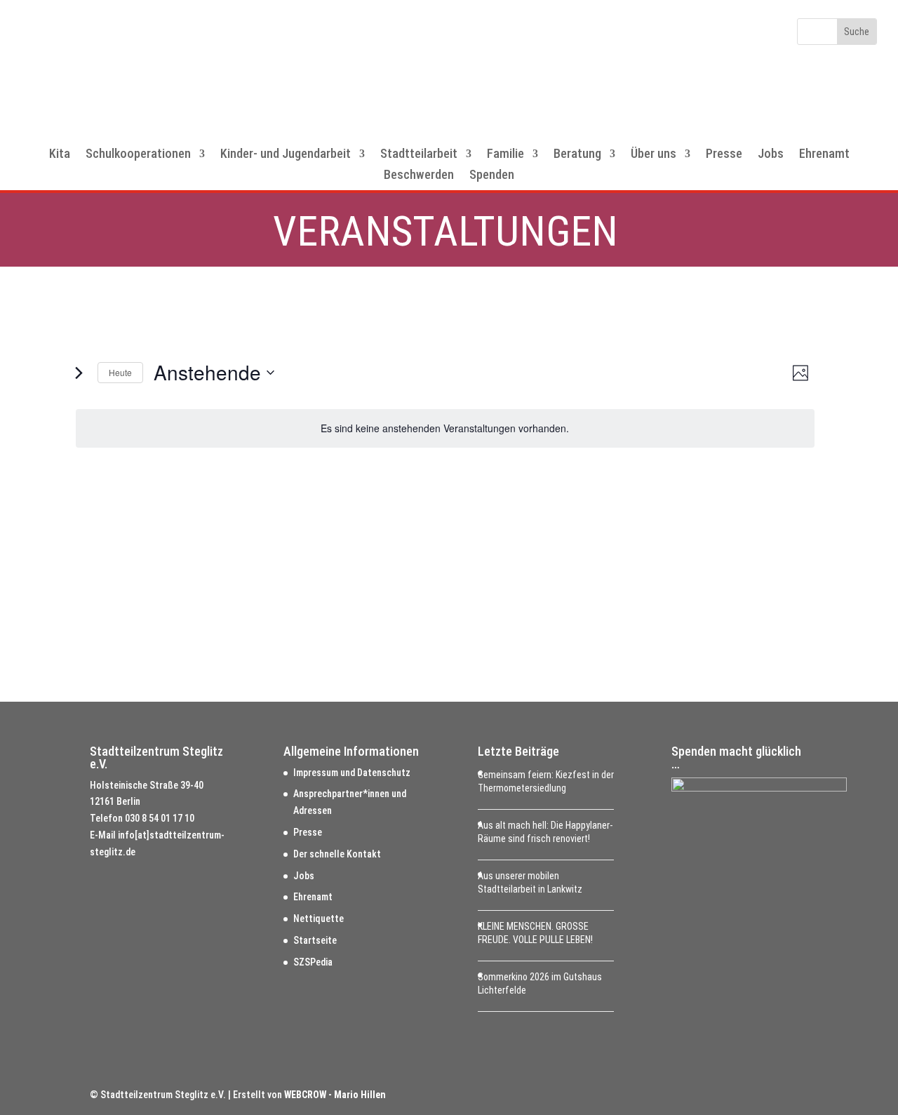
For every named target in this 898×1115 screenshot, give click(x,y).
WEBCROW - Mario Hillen (335, 1094)
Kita (59, 155)
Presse (724, 155)
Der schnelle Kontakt (337, 854)
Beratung (577, 155)
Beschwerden (419, 176)
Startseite (315, 940)
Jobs (771, 155)
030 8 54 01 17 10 (159, 818)
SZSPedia (313, 962)
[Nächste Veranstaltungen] (78, 372)
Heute (120, 372)
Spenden (491, 176)
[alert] (445, 428)
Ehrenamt (824, 155)
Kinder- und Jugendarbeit (285, 155)
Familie (505, 155)
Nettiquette (318, 918)
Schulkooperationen (138, 155)
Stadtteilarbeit (418, 155)
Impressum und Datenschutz (351, 772)
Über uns (653, 155)
